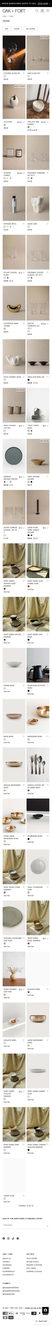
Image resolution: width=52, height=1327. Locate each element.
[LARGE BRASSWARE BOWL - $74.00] (38, 1020)
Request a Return (34, 1265)
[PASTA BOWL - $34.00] (14, 716)
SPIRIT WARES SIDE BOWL (35, 636)
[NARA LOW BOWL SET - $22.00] (38, 356)
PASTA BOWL (8, 736)
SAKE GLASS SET (34, 73)
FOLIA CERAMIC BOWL (12, 377)
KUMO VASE (32, 224)
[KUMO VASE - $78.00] (38, 203)
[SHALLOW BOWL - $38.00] (14, 1020)
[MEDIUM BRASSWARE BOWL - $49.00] (14, 764)
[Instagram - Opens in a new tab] (8, 1238)
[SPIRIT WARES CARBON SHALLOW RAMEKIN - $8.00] (38, 1124)
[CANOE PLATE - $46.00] (14, 1175)
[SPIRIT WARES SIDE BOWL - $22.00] (38, 614)
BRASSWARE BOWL (35, 736)
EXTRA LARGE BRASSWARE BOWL (11, 837)
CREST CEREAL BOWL (33, 427)
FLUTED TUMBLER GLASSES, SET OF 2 (10, 530)
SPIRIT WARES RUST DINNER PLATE (35, 582)
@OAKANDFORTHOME (11, 1291)
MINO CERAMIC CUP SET (10, 427)
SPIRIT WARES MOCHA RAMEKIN (12, 636)
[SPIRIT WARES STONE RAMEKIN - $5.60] (14, 866)
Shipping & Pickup (34, 1271)
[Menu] (47, 10)
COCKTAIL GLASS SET (12, 73)
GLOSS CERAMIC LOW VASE (10, 990)
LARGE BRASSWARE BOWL (35, 1041)
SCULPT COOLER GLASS (10, 274)
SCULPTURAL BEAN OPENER (11, 325)
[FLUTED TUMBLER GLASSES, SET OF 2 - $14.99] (14, 507)
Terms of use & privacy (35, 1308)
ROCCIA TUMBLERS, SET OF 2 (33, 326)
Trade (11, 16)
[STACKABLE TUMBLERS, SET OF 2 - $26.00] (38, 152)
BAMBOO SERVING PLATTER (10, 478)
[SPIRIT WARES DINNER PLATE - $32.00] (38, 1071)
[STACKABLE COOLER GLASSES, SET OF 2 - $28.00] (38, 252)
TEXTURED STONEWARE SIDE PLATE (13, 939)
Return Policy (33, 1262)
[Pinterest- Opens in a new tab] (18, 1238)
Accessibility (8, 1275)
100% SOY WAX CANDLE (33, 123)
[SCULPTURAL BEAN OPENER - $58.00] (14, 303)
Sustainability (9, 1271)
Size (6, 29)
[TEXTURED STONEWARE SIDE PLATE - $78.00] (14, 918)
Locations (7, 1265)
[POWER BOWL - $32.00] (14, 665)
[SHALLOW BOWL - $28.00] (38, 969)
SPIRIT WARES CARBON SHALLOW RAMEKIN (37, 1146)
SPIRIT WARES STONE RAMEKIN (12, 888)
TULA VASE (8, 122)
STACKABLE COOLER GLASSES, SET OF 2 (35, 274)
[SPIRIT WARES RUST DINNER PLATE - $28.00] (38, 560)
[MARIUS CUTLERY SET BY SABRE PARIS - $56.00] (38, 764)
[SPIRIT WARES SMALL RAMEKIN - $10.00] (38, 918)
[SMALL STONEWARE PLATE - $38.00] (38, 866)
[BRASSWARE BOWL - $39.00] (38, 716)
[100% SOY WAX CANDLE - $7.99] (38, 101)
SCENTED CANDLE (7, 174)
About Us (7, 1258)
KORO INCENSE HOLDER (34, 478)
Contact (6, 1262)
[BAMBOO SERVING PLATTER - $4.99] (14, 456)
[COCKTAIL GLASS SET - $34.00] (14, 53)
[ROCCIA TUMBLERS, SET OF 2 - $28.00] (38, 303)
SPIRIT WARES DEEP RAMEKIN (11, 1146)
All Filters (30, 29)
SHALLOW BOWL (34, 989)
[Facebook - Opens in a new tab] (4, 1238)
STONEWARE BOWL (35, 836)
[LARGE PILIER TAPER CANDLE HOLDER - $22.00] (38, 507)
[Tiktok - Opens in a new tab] (13, 1238)
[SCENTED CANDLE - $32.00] (14, 152)
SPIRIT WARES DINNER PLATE (36, 1092)
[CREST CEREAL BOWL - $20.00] (38, 405)
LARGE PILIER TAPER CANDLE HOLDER (33, 530)
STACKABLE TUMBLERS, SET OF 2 (36, 174)
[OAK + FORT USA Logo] (14, 10)
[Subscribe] (47, 1226)
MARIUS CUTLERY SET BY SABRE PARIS (36, 786)
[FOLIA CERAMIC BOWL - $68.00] (14, 356)
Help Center (32, 1258)
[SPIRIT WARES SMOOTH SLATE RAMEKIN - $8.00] (14, 560)
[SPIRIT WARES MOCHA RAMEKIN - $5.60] (14, 614)
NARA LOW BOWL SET (36, 377)
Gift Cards (31, 1268)
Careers (6, 1268)
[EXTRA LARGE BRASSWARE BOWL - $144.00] (14, 816)
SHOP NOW (43, 4)
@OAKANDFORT (9, 1294)
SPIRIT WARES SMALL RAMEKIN (34, 939)
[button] (49, 3)
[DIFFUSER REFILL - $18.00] (14, 203)
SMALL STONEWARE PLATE (35, 888)
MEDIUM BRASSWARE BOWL (12, 786)
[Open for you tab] (45, 1310)
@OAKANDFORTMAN (11, 1288)
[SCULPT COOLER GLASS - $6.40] (14, 252)
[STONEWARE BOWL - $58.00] (38, 816)
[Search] (37, 10)
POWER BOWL (9, 685)
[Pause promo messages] (3, 3)
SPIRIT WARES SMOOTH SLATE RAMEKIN (10, 583)
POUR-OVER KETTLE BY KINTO (36, 687)
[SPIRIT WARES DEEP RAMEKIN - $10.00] (14, 1124)
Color (16, 29)
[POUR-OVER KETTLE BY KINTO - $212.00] (38, 665)
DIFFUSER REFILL (10, 224)
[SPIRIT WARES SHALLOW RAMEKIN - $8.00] (14, 1071)
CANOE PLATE (9, 1196)
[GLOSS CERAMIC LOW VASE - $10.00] (14, 969)
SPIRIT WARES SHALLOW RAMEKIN (9, 1093)
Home (5, 16)
